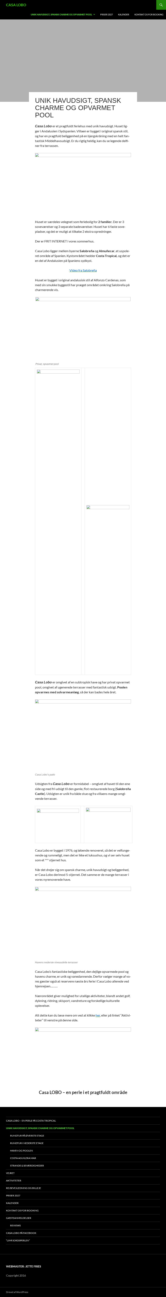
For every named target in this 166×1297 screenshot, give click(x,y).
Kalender (123, 14)
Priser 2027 (106, 14)
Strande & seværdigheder (27, 1165)
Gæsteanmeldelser (18, 1217)
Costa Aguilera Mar (23, 1158)
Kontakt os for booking (148, 14)
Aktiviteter (13, 1180)
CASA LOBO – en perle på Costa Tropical (31, 1120)
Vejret (10, 1173)
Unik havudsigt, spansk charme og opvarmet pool (61, 14)
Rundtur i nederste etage (27, 1143)
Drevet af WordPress (17, 1292)
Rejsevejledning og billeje (23, 1188)
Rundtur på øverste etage (27, 1135)
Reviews (15, 1225)
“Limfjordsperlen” (18, 1240)
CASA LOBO (16, 5)
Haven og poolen (21, 1150)
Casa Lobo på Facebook (21, 1232)
